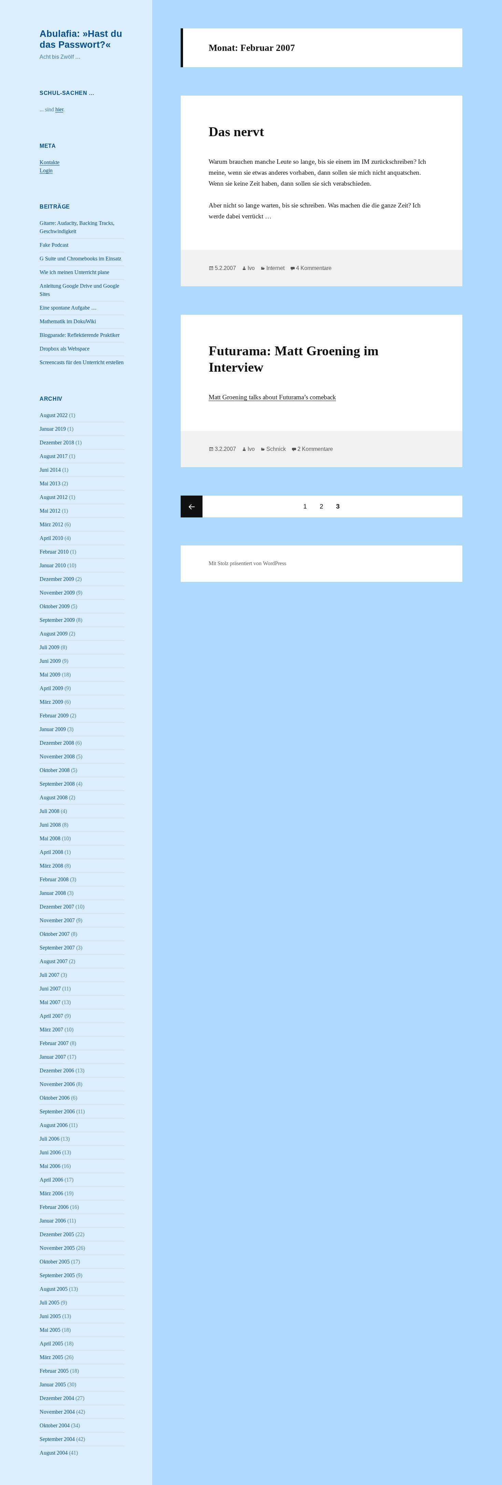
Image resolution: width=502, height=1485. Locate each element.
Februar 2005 (54, 1371)
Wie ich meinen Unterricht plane (74, 272)
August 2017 (54, 456)
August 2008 (54, 797)
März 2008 (51, 866)
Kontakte (49, 162)
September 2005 (57, 1275)
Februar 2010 (54, 552)
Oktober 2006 (55, 1098)
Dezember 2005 (57, 1234)
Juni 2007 (50, 988)
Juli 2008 (49, 811)
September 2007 (57, 948)
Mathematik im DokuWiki (68, 321)
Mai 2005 (50, 1330)
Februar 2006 (54, 1207)
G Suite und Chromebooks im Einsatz (80, 258)
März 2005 (51, 1357)
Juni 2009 (50, 661)
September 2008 (57, 784)
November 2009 (57, 593)
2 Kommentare (315, 449)
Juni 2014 (50, 470)
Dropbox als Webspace (64, 349)
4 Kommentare (314, 268)
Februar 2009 (54, 715)
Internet (275, 268)
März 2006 (51, 1193)
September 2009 (57, 620)
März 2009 (51, 702)
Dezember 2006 (57, 1070)
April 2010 (51, 538)
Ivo (251, 268)
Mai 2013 (50, 483)
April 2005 (51, 1343)
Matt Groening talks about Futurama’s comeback (272, 397)
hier (59, 109)
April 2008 (51, 852)
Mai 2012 (50, 511)
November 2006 (57, 1084)
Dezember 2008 (57, 743)
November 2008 (57, 756)
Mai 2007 (50, 1002)
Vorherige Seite (192, 506)
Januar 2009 (53, 729)
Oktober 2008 (55, 770)
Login (46, 170)
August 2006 (54, 1125)
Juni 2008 (50, 825)
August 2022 (54, 415)
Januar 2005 (53, 1384)
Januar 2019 (53, 429)
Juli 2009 (49, 647)
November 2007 (57, 920)
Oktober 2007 (55, 934)
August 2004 (54, 1453)
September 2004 (57, 1439)
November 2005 (57, 1248)
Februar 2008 (54, 879)
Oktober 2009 (55, 606)
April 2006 (51, 1180)
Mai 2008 (50, 838)
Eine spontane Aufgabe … (68, 308)
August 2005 (54, 1289)
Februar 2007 (54, 1043)
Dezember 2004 (57, 1398)
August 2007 (54, 961)
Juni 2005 (50, 1316)
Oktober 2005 (55, 1262)
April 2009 (51, 688)
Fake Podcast (54, 245)
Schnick (276, 449)
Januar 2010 (53, 565)
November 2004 (57, 1412)
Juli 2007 (49, 975)
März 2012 (51, 524)
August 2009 (54, 634)
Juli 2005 (49, 1302)
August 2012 (54, 497)
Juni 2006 (50, 1152)
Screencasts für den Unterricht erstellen (82, 362)
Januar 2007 (53, 1057)
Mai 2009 (50, 674)
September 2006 (57, 1111)
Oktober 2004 (55, 1425)
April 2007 (51, 1016)
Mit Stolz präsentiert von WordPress (247, 563)
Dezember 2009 (57, 579)
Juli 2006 (49, 1139)
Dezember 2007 (57, 907)
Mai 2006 (50, 1166)
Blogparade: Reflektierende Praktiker (80, 335)
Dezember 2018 (57, 442)
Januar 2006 (53, 1221)
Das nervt (236, 131)
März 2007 (51, 1029)
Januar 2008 (53, 893)
